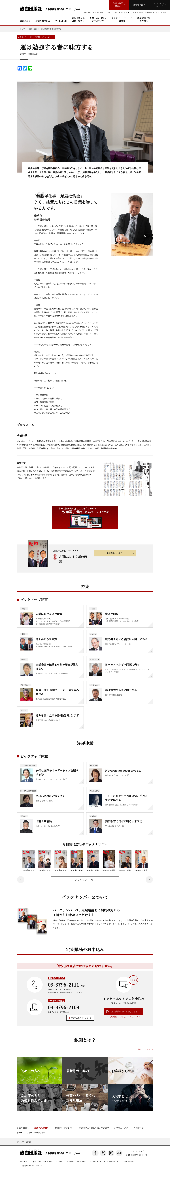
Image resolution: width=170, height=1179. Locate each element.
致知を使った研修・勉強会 (78, 19)
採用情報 (59, 1162)
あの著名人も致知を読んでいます (94, 1128)
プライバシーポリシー (96, 1161)
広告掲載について (114, 1161)
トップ (22, 29)
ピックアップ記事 (24, 1142)
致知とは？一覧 (143, 1049)
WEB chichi (61, 20)
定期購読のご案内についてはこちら (125, 1016)
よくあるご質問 (35, 1161)
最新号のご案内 (41, 1128)
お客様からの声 (121, 1128)
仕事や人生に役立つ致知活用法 (31, 1133)
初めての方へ (23, 1128)
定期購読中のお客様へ (143, 19)
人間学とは (139, 1128)
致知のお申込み (42, 20)
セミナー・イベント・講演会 (122, 19)
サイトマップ (48, 1161)
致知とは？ (25, 20)
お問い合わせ (128, 1161)
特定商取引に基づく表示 (76, 1161)
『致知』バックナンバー (64, 1128)
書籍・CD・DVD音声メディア (98, 19)
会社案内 (23, 1161)
